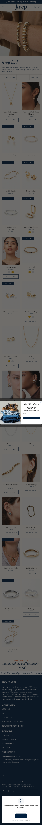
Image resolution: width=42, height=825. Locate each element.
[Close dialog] (40, 401)
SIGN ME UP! (31, 417)
